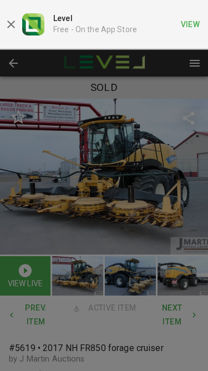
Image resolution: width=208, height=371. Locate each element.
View (190, 24)
